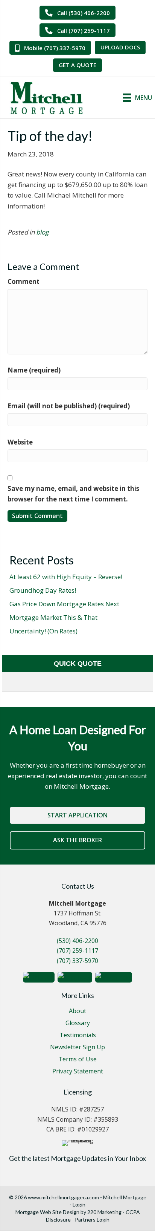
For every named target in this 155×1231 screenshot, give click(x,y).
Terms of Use (77, 1059)
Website (20, 442)
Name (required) (34, 370)
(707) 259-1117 (77, 950)
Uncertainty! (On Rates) (43, 631)
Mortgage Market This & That (53, 617)
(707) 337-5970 (77, 961)
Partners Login (92, 1219)
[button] (77, 13)
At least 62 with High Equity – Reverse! (65, 576)
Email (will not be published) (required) (69, 406)
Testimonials (77, 1035)
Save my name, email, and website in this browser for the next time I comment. (73, 493)
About (77, 1011)
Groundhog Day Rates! (42, 590)
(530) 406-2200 (77, 941)
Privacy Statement (77, 1071)
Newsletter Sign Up (77, 1047)
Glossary (77, 1023)
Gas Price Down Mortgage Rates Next (64, 603)
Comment (24, 281)
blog (42, 232)
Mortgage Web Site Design (47, 1212)
